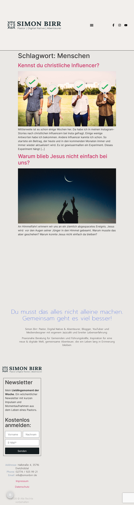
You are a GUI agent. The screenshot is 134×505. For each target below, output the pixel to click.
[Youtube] (125, 25)
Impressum (22, 481)
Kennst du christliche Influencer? (58, 65)
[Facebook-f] (113, 25)
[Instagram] (119, 25)
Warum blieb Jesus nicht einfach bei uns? (62, 159)
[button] (91, 25)
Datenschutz (22, 487)
